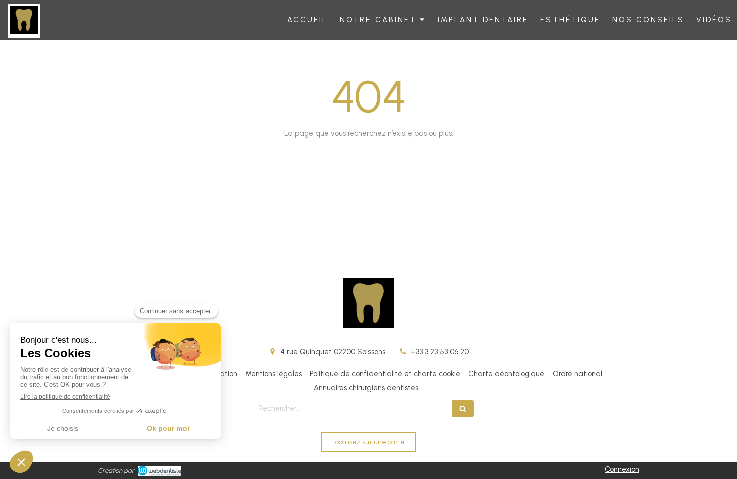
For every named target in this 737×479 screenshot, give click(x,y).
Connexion (622, 469)
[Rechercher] (463, 408)
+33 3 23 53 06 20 (440, 351)
